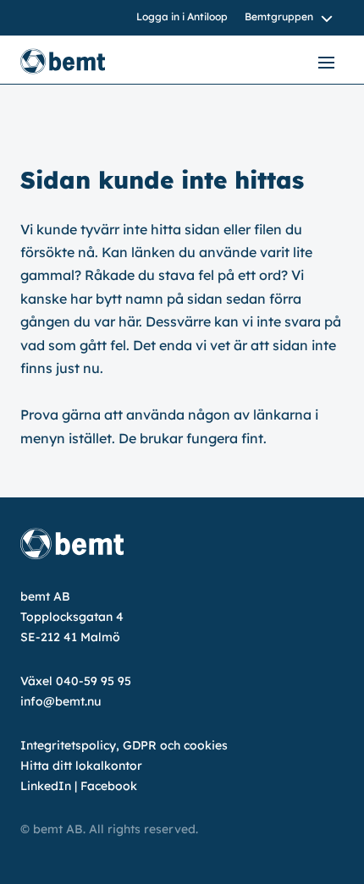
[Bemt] (79, 61)
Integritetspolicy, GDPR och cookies (124, 745)
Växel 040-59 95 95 (75, 681)
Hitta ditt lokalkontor (81, 765)
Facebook (108, 785)
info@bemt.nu (60, 701)
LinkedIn (45, 785)
